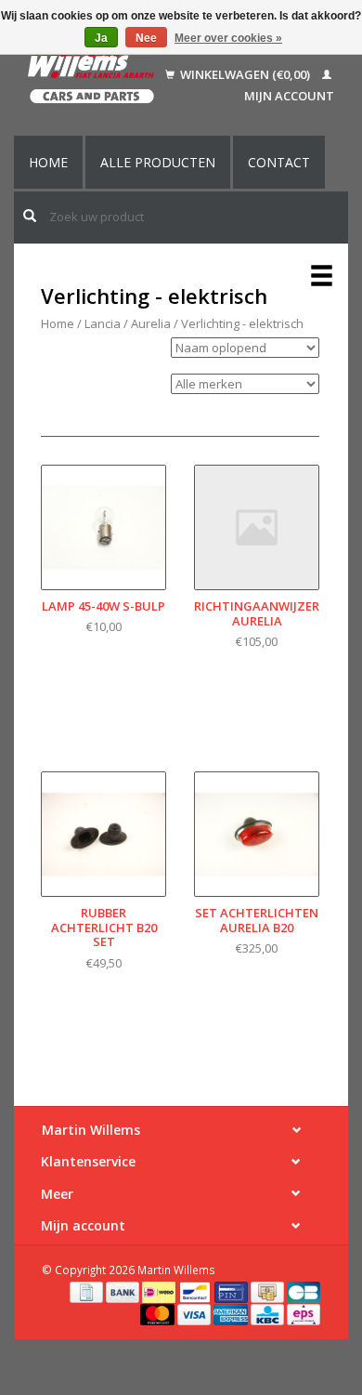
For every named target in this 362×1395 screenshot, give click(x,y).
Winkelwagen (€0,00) (245, 74)
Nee (146, 38)
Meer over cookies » (228, 38)
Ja (101, 38)
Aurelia (151, 323)
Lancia (102, 323)
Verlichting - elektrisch (242, 323)
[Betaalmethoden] (88, 1291)
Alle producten (157, 162)
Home (48, 162)
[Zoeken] (29, 215)
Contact (279, 162)
